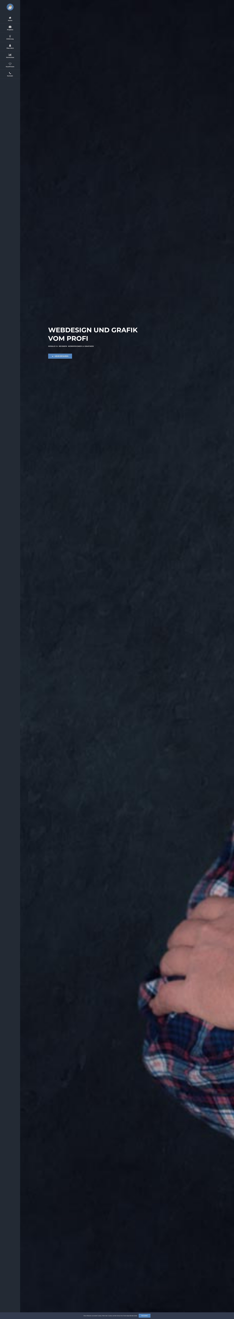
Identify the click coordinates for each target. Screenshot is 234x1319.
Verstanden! (144, 1315)
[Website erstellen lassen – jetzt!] (10, 4)
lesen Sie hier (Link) (132, 1315)
